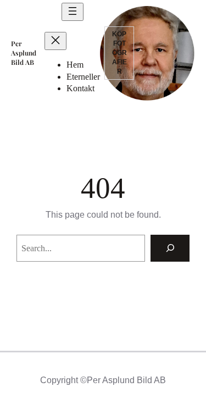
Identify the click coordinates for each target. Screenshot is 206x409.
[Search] (170, 248)
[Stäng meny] (55, 41)
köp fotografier (119, 52)
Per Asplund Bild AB (23, 53)
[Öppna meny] (72, 12)
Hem (74, 64)
